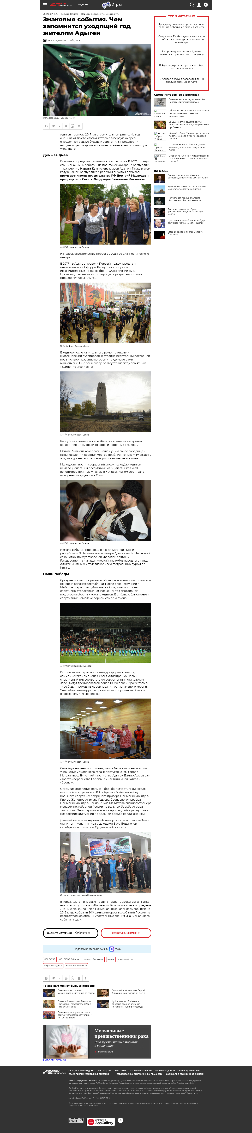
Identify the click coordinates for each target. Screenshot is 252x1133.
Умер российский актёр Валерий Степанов (185, 233)
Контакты (120, 1071)
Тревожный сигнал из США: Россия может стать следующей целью (187, 187)
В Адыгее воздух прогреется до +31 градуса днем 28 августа (181, 80)
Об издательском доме (81, 1071)
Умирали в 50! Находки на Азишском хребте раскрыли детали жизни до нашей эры (181, 39)
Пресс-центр (104, 1071)
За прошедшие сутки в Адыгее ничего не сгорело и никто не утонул (181, 53)
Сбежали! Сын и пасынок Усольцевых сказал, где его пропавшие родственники (189, 113)
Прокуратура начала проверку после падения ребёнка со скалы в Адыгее (181, 26)
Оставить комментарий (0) (126, 933)
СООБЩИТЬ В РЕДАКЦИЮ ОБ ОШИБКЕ (184, 1074)
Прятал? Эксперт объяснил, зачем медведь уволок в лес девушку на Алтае (187, 147)
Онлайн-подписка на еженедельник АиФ (177, 1071)
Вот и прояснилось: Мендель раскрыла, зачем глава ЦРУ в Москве (188, 176)
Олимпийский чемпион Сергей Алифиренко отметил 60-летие (128, 991)
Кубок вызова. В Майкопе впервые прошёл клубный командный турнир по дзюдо (127, 1004)
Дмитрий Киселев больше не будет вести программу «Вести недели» (187, 221)
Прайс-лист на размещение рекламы (89, 1074)
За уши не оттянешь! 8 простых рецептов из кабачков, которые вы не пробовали (189, 125)
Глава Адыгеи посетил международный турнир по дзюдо (76, 991)
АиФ (72, 118)
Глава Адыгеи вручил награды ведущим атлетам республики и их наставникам (75, 1015)
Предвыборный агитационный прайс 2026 (139, 1074)
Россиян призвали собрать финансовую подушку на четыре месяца (185, 211)
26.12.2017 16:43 (50, 14)
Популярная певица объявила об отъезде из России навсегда (184, 199)
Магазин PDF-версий (141, 1071)
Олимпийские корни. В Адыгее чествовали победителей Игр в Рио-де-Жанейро (74, 1004)
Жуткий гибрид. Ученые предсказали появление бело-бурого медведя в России (189, 136)
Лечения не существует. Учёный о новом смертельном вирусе (187, 100)
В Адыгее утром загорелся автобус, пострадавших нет (181, 67)
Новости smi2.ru (54, 1060)
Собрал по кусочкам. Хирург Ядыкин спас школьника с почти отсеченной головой (189, 158)
